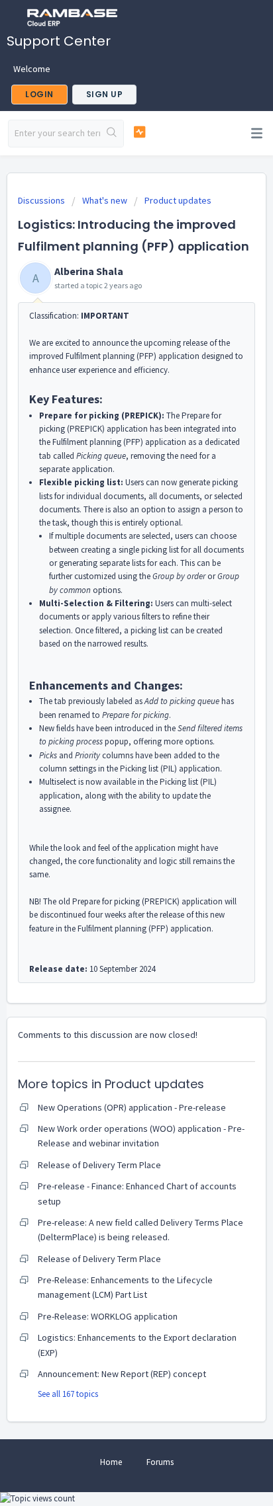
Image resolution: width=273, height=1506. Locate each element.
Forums (160, 1462)
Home (111, 1462)
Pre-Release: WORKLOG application (108, 1316)
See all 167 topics (68, 1394)
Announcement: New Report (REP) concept (122, 1374)
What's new (104, 200)
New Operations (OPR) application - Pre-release (132, 1107)
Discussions (41, 200)
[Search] (111, 133)
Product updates (177, 200)
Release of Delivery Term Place (99, 1165)
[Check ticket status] (140, 132)
